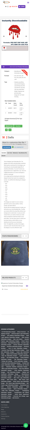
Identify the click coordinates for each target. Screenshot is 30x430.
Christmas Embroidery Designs (14, 346)
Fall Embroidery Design (12, 357)
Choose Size (14, 287)
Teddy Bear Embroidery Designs (10, 390)
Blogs (2, 409)
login (22, 6)
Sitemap (3, 418)
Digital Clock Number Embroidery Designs (17, 353)
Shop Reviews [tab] (23, 152)
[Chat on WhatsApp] (25, 425)
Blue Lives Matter (18, 339)
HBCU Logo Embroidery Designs (9, 368)
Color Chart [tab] (9, 152)
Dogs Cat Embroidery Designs (9, 355)
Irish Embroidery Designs (13, 372)
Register (14, 6)
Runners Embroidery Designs (15, 387)
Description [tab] (4, 152)
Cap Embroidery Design (14, 342)
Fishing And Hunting (7, 361)
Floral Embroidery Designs (21, 361)
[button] (4, 40)
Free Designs (4, 405)
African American (21, 331)
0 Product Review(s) (22, 67)
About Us (3, 411)
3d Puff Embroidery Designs (8, 331)
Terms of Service (5, 416)
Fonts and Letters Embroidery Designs (11, 363)
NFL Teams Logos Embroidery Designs (15, 383)
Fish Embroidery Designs (20, 359)
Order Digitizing (5, 407)
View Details (14, 284)
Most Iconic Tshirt (12, 379)
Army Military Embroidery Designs (15, 335)
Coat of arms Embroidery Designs (17, 348)
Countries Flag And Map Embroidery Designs (13, 350)
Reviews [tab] (15, 152)
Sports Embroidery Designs (21, 388)
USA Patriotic (15, 398)
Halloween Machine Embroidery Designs (16, 366)
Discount (3, 155)
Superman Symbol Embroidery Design (12, 286)
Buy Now (18, 126)
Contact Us (3, 414)
